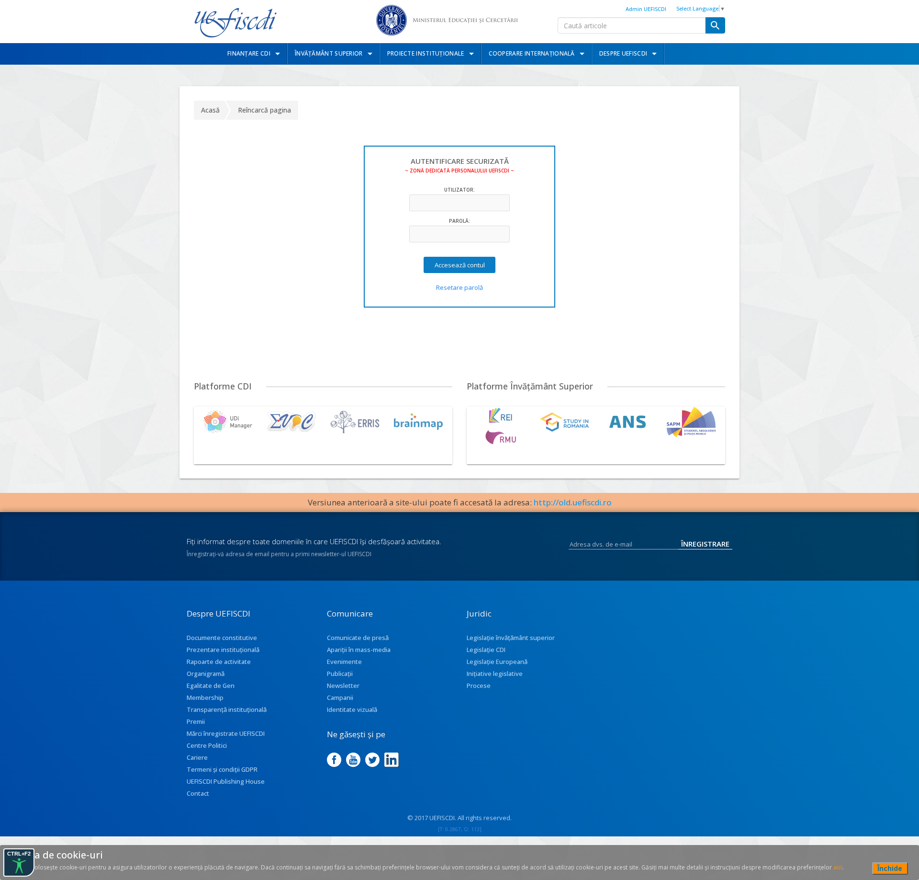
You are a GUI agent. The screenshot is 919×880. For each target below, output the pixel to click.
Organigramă (205, 673)
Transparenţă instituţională (227, 709)
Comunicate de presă (358, 637)
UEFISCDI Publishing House (226, 781)
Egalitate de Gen (211, 685)
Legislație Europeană (497, 661)
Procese (479, 685)
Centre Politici (207, 745)
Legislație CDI (486, 649)
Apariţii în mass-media (359, 649)
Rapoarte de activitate (219, 661)
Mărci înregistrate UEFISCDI (226, 733)
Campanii (340, 697)
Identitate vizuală (352, 709)
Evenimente (344, 661)
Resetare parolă (459, 287)
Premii (196, 721)
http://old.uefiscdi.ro (573, 502)
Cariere (197, 757)
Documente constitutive (222, 637)
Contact (198, 793)
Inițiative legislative (495, 673)
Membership (205, 697)
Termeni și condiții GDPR (222, 769)
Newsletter (343, 685)
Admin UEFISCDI (646, 8)
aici (837, 867)
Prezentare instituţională (223, 649)
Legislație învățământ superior (511, 637)
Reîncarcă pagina (264, 109)
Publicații (340, 673)
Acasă (210, 109)
